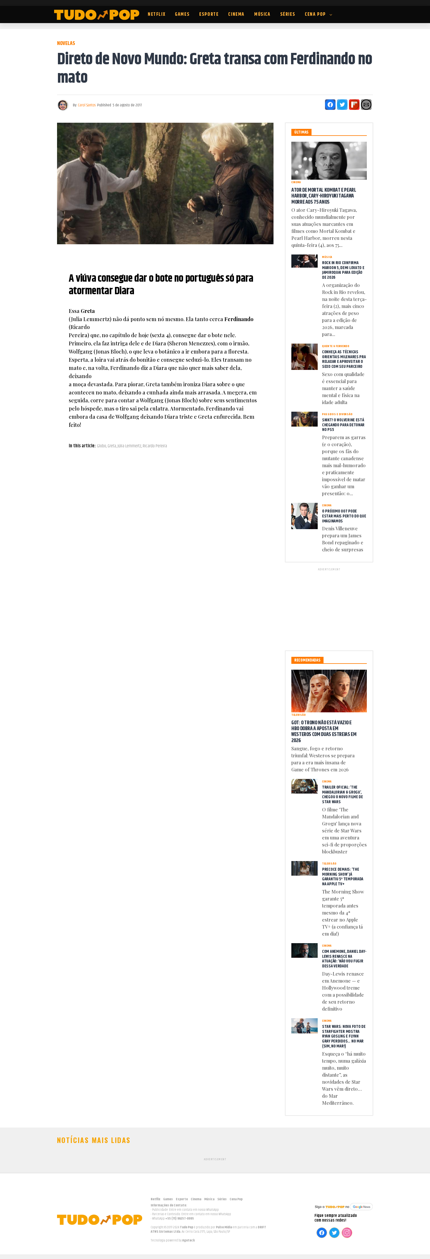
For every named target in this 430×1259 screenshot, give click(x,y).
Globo (101, 446)
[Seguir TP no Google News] (343, 1211)
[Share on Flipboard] (354, 104)
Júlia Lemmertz (129, 446)
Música (262, 14)
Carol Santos (87, 105)
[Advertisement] (329, 608)
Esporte (209, 14)
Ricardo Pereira (155, 446)
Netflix (156, 14)
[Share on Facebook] (330, 104)
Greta (112, 446)
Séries (287, 14)
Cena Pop (315, 14)
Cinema (236, 14)
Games (182, 14)
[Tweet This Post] (342, 104)
